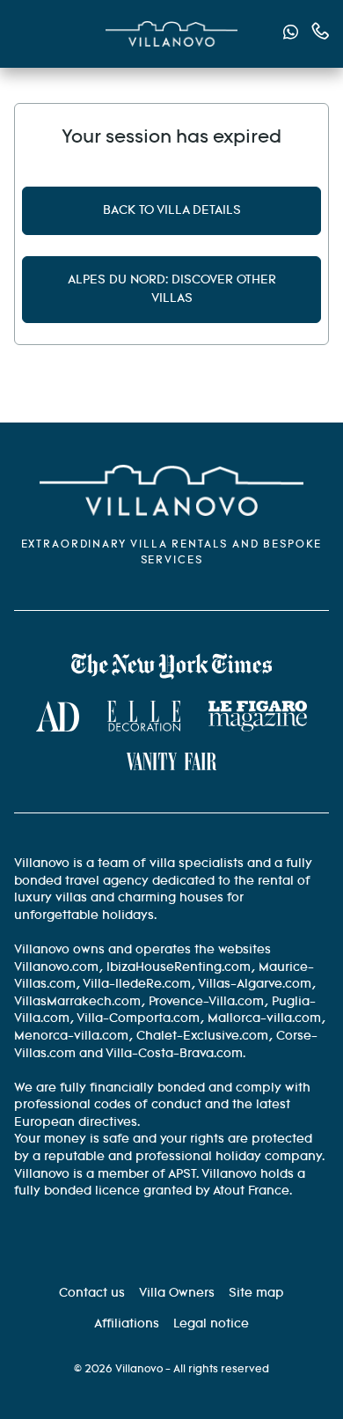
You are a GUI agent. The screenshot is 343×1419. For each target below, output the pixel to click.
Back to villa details (172, 210)
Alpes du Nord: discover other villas (172, 289)
